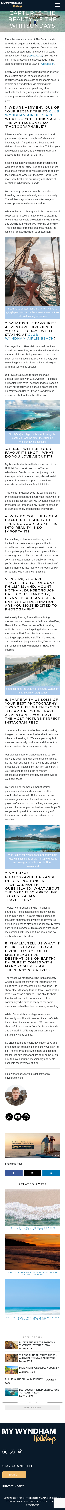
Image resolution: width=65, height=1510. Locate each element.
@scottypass (35, 55)
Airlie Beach (47, 63)
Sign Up (14, 1474)
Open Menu (57, 5)
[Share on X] (32, 1173)
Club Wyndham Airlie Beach (32, 113)
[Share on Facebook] (14, 1173)
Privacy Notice (13, 1486)
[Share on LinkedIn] (51, 1173)
